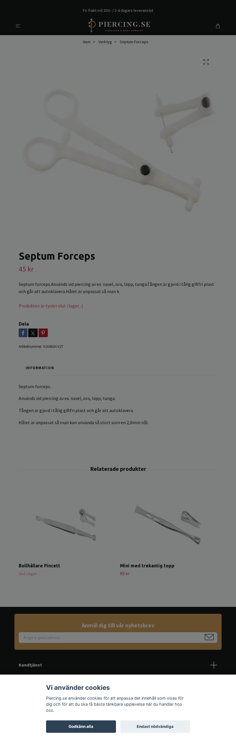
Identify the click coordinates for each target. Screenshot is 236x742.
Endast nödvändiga (155, 726)
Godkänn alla (80, 726)
